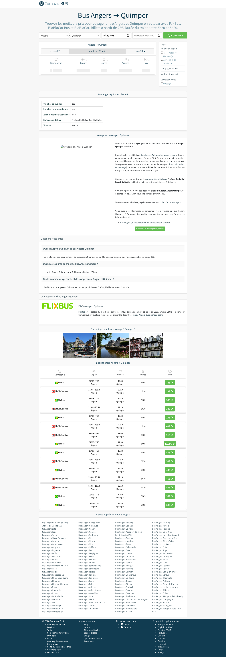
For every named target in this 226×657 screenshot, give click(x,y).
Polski (160, 649)
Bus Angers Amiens (124, 538)
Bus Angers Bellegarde (125, 547)
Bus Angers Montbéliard (126, 608)
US (168, 627)
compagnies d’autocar (156, 179)
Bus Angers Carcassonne (53, 574)
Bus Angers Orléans (87, 547)
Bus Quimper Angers (171, 202)
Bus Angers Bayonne (51, 550)
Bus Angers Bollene (124, 522)
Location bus (53, 652)
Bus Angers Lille (49, 528)
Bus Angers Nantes (86, 531)
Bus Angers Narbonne (88, 535)
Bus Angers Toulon (87, 574)
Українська (163, 646)
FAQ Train (51, 635)
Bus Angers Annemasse (52, 544)
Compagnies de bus (56, 624)
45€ (168, 478)
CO (169, 630)
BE (170, 624)
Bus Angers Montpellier (52, 611)
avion (181, 164)
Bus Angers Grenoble (51, 590)
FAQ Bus (51, 627)
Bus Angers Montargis (51, 605)
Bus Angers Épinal (160, 593)
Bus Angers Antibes (161, 581)
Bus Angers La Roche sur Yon (165, 587)
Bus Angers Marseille (51, 599)
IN (166, 627)
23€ (168, 391)
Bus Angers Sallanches (125, 559)
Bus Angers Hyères (50, 593)
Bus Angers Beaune (124, 590)
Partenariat (89, 641)
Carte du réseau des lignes (59, 646)
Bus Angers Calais (49, 571)
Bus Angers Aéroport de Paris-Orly (167, 596)
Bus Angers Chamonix (88, 608)
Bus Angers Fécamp (161, 602)
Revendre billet (54, 649)
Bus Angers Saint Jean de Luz (91, 602)
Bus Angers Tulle (86, 584)
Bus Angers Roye (159, 550)
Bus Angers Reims (86, 556)
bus (171, 164)
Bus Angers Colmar (124, 571)
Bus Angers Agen (49, 535)
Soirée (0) (167, 63)
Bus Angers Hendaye (124, 541)
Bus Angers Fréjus (160, 547)
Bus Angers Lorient (124, 553)
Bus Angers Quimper (124, 556)
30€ (168, 408)
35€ (168, 496)
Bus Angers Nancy (86, 528)
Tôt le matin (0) (170, 52)
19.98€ (168, 443)
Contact (87, 627)
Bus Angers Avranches (125, 605)
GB (171, 627)
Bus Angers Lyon (85, 596)
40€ (168, 426)
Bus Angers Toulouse (88, 577)
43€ (168, 452)
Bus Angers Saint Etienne (89, 565)
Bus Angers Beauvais (124, 593)
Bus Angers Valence (87, 587)
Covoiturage (52, 644)
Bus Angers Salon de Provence (166, 584)
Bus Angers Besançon (51, 556)
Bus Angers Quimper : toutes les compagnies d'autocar (145, 222)
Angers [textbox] (44, 35)
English (161, 627)
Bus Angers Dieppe (123, 584)
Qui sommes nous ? (93, 638)
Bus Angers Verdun (160, 574)
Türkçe (161, 652)
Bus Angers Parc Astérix (162, 553)
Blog (86, 624)
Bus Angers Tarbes (86, 571)
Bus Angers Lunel (160, 562)
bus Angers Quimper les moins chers (158, 155)
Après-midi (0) (169, 59)
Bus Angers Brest (123, 550)
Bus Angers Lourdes (161, 565)
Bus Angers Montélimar (89, 522)
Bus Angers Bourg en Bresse (165, 571)
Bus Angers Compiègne (162, 599)
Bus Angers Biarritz (86, 599)
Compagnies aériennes (57, 641)
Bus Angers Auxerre (124, 568)
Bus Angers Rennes (87, 559)
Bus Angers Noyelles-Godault (165, 535)
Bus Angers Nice (85, 538)
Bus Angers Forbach (124, 587)
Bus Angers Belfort (50, 553)
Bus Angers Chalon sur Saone (55, 577)
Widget (87, 635)
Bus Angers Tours (86, 581)
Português (162, 632)
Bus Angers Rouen (86, 562)
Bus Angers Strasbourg (88, 568)
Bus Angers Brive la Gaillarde (55, 565)
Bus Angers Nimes (86, 541)
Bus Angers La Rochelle (52, 596)
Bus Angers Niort (86, 544)
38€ (168, 400)
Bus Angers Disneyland (162, 556)
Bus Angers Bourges (124, 565)
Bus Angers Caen (49, 568)
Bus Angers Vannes (124, 562)
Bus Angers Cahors (86, 605)
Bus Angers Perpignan (88, 553)
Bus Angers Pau (85, 550)
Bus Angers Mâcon (123, 611)
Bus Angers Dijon (49, 587)
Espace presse (90, 632)
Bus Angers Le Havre (124, 577)
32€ (168, 382)
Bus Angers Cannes (124, 525)
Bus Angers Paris (49, 531)
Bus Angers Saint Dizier (125, 602)
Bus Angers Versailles (88, 593)
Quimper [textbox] (76, 35)
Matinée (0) (168, 56)
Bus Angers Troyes (123, 581)
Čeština (161, 641)
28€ (168, 417)
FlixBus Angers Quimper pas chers (147, 314)
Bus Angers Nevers (160, 525)
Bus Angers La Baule (161, 544)
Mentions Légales (92, 630)
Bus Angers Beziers (50, 559)
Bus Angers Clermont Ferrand (55, 584)
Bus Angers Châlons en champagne (131, 599)
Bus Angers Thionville (162, 577)
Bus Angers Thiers (160, 590)
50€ (168, 461)
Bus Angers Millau (160, 559)
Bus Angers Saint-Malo (162, 531)
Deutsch (161, 635)
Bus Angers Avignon (51, 547)
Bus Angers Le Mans (124, 528)
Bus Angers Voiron (160, 568)
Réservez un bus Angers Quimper (150, 228)
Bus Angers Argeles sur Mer (164, 538)
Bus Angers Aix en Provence (54, 538)
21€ (168, 434)
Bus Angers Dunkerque (125, 574)
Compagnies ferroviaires (58, 632)
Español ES (163, 630)
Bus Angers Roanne (161, 528)
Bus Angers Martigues (162, 605)
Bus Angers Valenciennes (89, 590)
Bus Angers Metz (49, 602)
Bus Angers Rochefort (125, 596)
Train (49, 630)
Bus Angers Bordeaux (51, 562)
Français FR (163, 624)
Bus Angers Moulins (161, 522)
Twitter (126, 624)
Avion (49, 638)
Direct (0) (167, 83)
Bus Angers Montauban (52, 608)
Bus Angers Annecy (50, 541)
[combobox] (54, 35)
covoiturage (120, 167)
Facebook (128, 627)
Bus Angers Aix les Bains (163, 541)
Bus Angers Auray (123, 544)
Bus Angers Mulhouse (88, 525)
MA (172, 624)
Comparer (177, 35)
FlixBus (81, 311)
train (176, 164)
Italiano (161, 638)
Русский (162, 644)
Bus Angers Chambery (52, 581)
